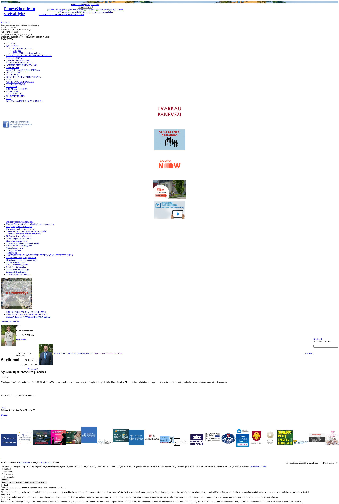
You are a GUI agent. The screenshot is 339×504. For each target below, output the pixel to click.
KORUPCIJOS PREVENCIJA (19, 63)
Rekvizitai (5, 22)
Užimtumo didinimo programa (19, 246)
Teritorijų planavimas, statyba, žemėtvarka (23, 234)
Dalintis (4, 415)
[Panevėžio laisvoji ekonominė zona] (212, 441)
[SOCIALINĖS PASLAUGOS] (169, 139)
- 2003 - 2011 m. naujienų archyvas (26, 53)
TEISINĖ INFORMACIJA (17, 60)
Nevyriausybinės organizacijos (19, 226)
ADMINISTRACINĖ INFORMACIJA (23, 70)
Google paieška (92, 4)
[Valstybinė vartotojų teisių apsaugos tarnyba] (228, 444)
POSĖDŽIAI (11, 79)
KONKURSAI (12, 91)
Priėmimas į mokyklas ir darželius (20, 229)
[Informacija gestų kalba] (68, 12)
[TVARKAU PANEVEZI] (169, 117)
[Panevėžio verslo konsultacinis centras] (301, 442)
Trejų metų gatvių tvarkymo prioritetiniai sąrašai (26, 231)
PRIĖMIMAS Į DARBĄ (17, 89)
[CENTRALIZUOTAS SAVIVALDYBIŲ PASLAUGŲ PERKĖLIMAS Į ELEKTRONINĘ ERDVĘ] (169, 210)
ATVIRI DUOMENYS (16, 72)
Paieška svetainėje (78, 4)
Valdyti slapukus (85, 7)
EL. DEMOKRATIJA (15, 96)
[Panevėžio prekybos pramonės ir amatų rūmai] (136, 445)
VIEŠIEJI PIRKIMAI (15, 84)
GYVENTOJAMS (47, 14)
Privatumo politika (258, 466)
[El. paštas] (89, 10)
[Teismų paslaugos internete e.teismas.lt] (242, 446)
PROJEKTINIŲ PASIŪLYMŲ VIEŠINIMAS (26, 312)
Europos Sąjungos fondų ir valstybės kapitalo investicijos (30, 224)
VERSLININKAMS (63, 14)
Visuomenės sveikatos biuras (18, 274)
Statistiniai (8, 474)
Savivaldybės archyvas (15, 262)
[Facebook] (17, 127)
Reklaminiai (9, 477)
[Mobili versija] (102, 10)
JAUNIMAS (11, 86)
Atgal (3, 407)
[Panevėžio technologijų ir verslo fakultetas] (182, 442)
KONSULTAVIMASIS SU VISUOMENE (24, 101)
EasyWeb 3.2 (46, 462)
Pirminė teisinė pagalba (16, 267)
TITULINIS (11, 44)
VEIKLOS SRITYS (15, 58)
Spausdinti (309, 353)
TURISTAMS (78, 14)
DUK (8, 98)
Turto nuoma (11, 253)
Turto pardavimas (13, 250)
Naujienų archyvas (85, 353)
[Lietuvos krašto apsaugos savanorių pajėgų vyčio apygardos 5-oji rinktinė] (256, 444)
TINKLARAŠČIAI (14, 94)
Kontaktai (317, 339)
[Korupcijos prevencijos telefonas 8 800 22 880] (167, 439)
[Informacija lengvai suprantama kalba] (96, 12)
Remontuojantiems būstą (16, 241)
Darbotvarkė (21, 340)
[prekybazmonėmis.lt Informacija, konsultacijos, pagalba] (317, 437)
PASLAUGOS (12, 67)
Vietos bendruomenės (15, 248)
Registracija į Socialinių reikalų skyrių (22, 260)
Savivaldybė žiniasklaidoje (17, 269)
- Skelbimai (16, 51)
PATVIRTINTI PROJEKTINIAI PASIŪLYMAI (27, 314)
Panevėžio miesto (19, 11)
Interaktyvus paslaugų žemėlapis (19, 222)
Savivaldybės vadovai (10, 321)
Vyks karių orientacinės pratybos (108, 353)
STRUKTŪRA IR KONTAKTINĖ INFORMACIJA (29, 55)
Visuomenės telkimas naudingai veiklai (22, 243)
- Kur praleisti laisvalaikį (22, 48)
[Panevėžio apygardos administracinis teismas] (152, 445)
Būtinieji (7, 469)
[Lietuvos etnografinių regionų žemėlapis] (270, 444)
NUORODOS (12, 75)
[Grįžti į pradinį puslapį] (57, 10)
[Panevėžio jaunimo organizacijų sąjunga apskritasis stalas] (105, 442)
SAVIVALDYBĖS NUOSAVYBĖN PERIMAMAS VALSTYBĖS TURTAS (39, 255)
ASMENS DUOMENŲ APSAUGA (21, 65)
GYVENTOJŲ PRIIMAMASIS (20, 82)
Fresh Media (24, 462)
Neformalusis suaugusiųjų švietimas (21, 257)
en (95, 10)
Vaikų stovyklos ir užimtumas (18, 238)
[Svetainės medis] (76, 10)
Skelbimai (72, 353)
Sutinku (5, 480)
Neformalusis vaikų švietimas (18, 236)
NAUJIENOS (12, 46)
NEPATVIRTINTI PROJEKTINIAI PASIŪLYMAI (28, 317)
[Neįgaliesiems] (116, 10)
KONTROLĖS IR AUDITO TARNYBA (24, 77)
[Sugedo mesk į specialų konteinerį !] (285, 437)
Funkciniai (8, 472)
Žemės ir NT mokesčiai (16, 272)
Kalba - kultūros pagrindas (17, 265)
